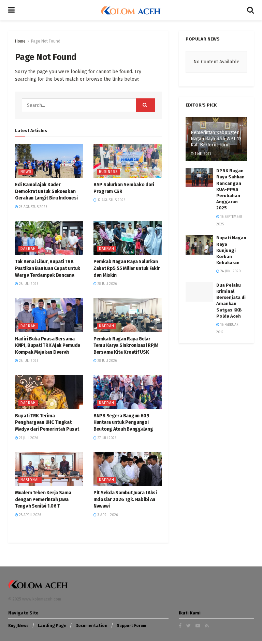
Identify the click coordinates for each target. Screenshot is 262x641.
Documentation (91, 625)
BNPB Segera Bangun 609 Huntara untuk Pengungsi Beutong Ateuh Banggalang (123, 422)
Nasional (30, 480)
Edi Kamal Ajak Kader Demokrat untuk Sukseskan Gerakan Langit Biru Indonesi (46, 191)
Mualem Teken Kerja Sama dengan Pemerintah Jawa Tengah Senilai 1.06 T (43, 499)
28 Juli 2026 (28, 284)
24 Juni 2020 (230, 271)
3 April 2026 (107, 515)
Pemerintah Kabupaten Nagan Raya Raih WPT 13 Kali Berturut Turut (216, 139)
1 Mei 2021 (202, 154)
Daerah (28, 248)
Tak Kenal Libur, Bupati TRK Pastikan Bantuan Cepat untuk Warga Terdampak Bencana (47, 268)
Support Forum (131, 625)
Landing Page (52, 625)
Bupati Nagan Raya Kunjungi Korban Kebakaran (231, 250)
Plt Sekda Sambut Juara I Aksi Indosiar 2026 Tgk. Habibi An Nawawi (125, 499)
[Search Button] (145, 105)
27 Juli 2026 (28, 438)
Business (108, 172)
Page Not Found (45, 41)
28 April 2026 (29, 515)
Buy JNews (18, 625)
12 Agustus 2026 (111, 200)
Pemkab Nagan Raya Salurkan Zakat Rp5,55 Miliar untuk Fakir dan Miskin (126, 268)
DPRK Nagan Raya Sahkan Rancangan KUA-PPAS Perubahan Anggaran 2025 (230, 189)
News (25, 172)
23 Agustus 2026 (32, 207)
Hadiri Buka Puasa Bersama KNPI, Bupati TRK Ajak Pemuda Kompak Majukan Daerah (47, 345)
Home (20, 41)
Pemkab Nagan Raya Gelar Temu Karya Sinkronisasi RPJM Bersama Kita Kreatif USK (125, 345)
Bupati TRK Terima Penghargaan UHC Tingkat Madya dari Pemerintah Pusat (47, 422)
